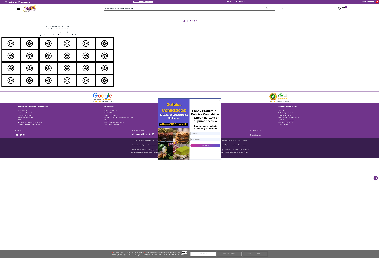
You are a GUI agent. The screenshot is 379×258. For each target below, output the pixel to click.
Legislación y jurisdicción (286, 120)
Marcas (106, 120)
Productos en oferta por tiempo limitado (118, 117)
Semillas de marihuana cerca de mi (30, 122)
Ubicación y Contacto (25, 113)
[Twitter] (21, 134)
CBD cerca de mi (24, 120)
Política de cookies (284, 115)
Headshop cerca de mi (25, 117)
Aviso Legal (282, 110)
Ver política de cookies (141, 256)
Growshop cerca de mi (25, 115)
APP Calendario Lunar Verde (114, 122)
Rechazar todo (229, 254)
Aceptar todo (203, 254)
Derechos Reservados (285, 122)
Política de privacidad (285, 113)
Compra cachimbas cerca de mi (29, 125)
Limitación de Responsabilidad (288, 117)
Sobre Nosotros (23, 110)
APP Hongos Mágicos (111, 125)
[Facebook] (17, 134)
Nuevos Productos (110, 110)
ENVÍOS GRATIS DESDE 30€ (143, 2)
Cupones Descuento (111, 115)
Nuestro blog (109, 113)
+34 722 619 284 (25, 2)
